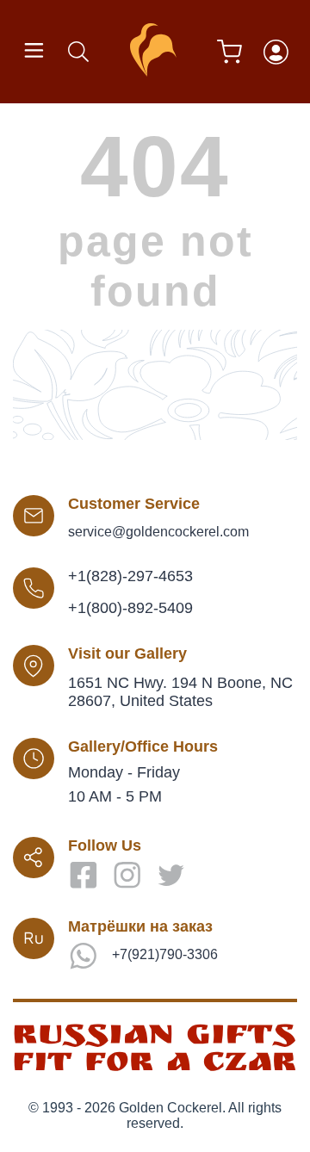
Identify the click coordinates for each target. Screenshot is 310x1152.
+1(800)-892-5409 (130, 607)
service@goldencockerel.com (158, 531)
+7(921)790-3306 (165, 954)
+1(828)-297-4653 (130, 576)
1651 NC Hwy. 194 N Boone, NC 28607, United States (180, 691)
